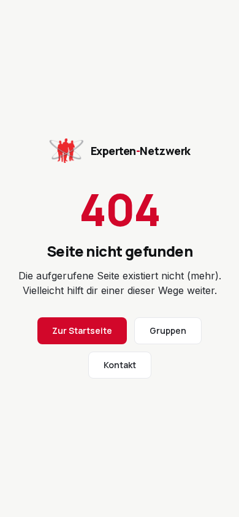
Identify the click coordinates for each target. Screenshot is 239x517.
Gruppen (168, 330)
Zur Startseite (82, 330)
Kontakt (120, 365)
